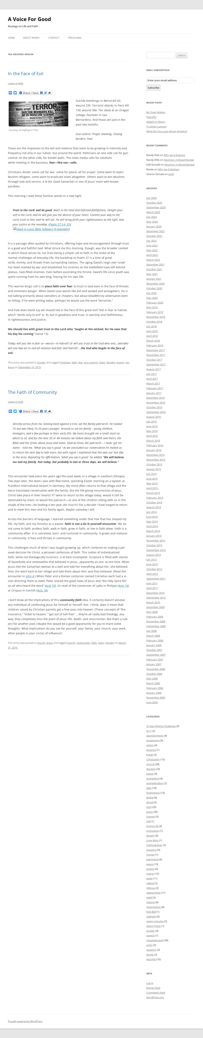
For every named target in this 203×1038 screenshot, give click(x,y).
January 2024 (153, 226)
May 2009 (152, 612)
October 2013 (154, 545)
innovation (152, 831)
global (149, 797)
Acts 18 (42, 590)
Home (11, 37)
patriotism (152, 859)
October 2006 (154, 674)
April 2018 (152, 336)
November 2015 (155, 459)
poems (150, 869)
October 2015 (154, 464)
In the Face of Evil (25, 73)
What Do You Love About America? (166, 131)
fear (80, 362)
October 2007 (154, 650)
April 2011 (152, 588)
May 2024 (152, 221)
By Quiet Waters (155, 112)
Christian (65, 362)
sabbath (151, 916)
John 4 (30, 576)
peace (149, 864)
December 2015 (155, 455)
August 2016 (153, 417)
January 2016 (153, 450)
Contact (53, 37)
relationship (153, 892)
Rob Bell (151, 911)
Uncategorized (154, 940)
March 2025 (153, 212)
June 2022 (152, 245)
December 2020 (155, 283)
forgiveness (153, 793)
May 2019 (152, 307)
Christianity (153, 759)
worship (151, 959)
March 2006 (153, 683)
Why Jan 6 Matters (174, 155)
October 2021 (154, 269)
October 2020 (154, 288)
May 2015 (152, 483)
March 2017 (153, 383)
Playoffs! (151, 117)
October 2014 (154, 502)
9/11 (148, 731)
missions (151, 850)
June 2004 (152, 702)
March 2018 (153, 340)
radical (150, 883)
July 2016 (151, 421)
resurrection (153, 907)
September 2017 (156, 364)
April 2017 (152, 379)
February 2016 (154, 445)
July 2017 (151, 374)
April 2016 (152, 436)
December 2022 (155, 231)
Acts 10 (50, 586)
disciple (150, 769)
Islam (102, 362)
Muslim (110, 362)
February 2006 (154, 688)
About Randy (31, 37)
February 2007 (154, 659)
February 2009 (154, 616)
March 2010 (153, 602)
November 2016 (155, 402)
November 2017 (155, 355)
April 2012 (152, 574)
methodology (154, 845)
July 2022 (151, 240)
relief (149, 897)
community (83, 643)
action (150, 745)
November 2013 (155, 540)
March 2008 (153, 635)
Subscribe (153, 87)
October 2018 (154, 321)
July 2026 (151, 198)
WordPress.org (155, 997)
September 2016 (156, 412)
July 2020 (151, 293)
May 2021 (152, 274)
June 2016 (152, 426)
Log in (149, 983)
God (148, 807)
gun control (91, 362)
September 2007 (156, 655)
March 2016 (153, 440)
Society (41, 362)
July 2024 (151, 217)
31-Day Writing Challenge (161, 726)
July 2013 (151, 559)
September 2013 (156, 550)
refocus (150, 888)
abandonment (154, 735)
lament (150, 835)
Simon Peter (153, 926)
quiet (149, 878)
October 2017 (154, 359)
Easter (150, 773)
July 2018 (151, 326)
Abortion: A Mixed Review (179, 160)
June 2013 (152, 564)
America (151, 750)
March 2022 (153, 260)
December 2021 (155, 264)
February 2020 (154, 302)
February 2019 (154, 312)
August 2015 (153, 469)
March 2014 (153, 531)
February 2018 (154, 345)
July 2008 (151, 631)
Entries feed (153, 988)
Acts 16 (123, 586)
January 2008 (153, 645)
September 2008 (156, 626)
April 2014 (152, 526)
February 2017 (154, 388)
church (41, 643)
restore (150, 902)
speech (150, 935)
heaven (150, 816)
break (149, 754)
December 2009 (155, 607)
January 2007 (153, 664)
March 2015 (153, 493)
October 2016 (154, 407)
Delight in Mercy (155, 122)
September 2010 (156, 597)
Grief (171, 174)
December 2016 (155, 398)
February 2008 (154, 640)
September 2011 (156, 578)
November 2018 (155, 317)
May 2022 (152, 250)
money (150, 854)
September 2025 (156, 207)
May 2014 (152, 521)
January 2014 (153, 536)
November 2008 (155, 621)
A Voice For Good (29, 19)
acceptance (153, 740)
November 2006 (155, 669)
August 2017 (153, 369)
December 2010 (155, 593)
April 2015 (152, 488)
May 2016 (152, 431)
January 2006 (153, 693)
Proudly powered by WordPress (25, 1021)
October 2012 (154, 569)
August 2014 (153, 507)
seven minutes (155, 921)
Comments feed (155, 992)
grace (49, 643)
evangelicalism (154, 783)
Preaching (74, 37)
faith (74, 362)
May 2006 (152, 678)
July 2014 (151, 512)
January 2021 (153, 279)
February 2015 (154, 497)
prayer (120, 362)
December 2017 (155, 350)
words (150, 954)
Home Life (152, 826)
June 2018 (152, 331)
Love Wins (152, 840)
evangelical (152, 778)
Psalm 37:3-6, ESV (60, 224)
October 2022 (154, 236)
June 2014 (152, 517)
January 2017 (153, 393)
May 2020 (152, 298)
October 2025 (154, 202)
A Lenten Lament (156, 126)
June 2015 (152, 478)
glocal (149, 802)
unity (149, 945)
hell (148, 821)
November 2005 (155, 697)
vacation (151, 950)
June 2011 (152, 583)
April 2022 (152, 255)
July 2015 (151, 474)
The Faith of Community (32, 392)
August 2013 (153, 555)
